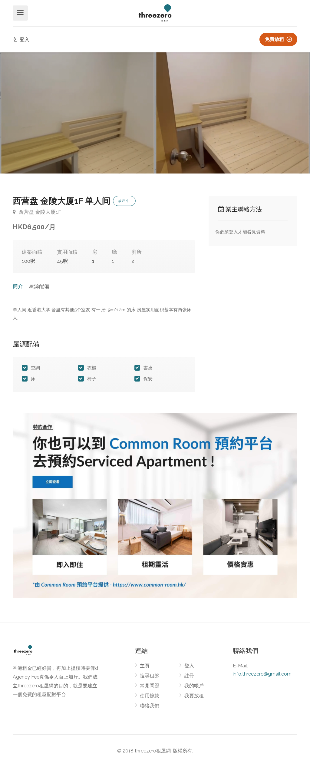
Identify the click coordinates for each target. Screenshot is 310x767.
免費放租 (275, 39)
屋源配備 (39, 286)
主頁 (145, 666)
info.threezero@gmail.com (262, 674)
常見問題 (149, 686)
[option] (232, 113)
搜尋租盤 (149, 676)
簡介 (18, 286)
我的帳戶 (194, 686)
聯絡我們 (149, 706)
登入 (23, 39)
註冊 (189, 676)
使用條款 (149, 696)
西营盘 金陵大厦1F (39, 212)
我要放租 (194, 696)
